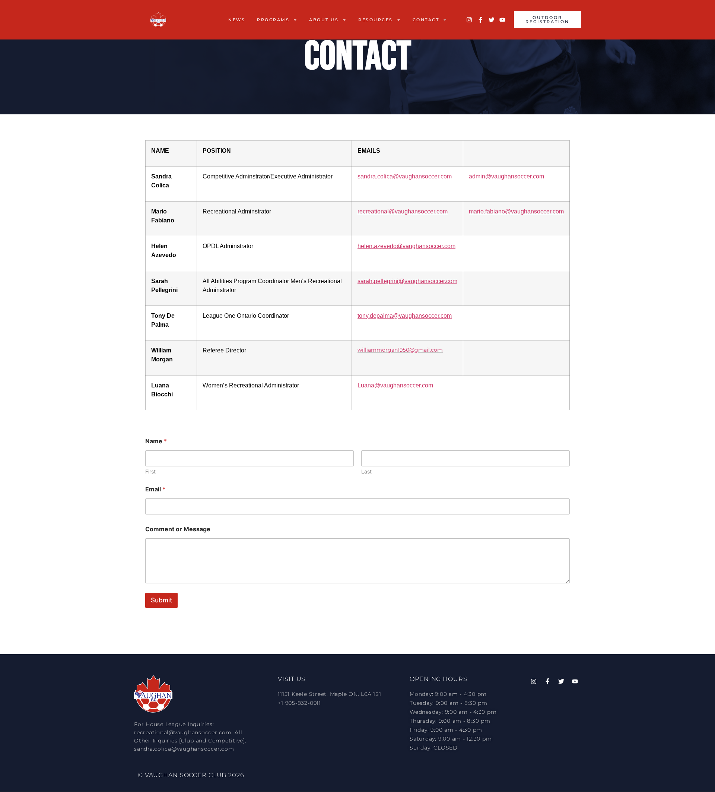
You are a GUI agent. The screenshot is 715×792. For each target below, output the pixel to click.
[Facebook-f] (480, 20)
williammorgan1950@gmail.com (400, 349)
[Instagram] (469, 20)
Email (155, 489)
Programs (273, 19)
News (236, 19)
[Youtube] (502, 20)
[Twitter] (492, 20)
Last (366, 471)
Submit (161, 600)
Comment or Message (177, 529)
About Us (324, 19)
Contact (426, 19)
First (150, 471)
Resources (375, 19)
